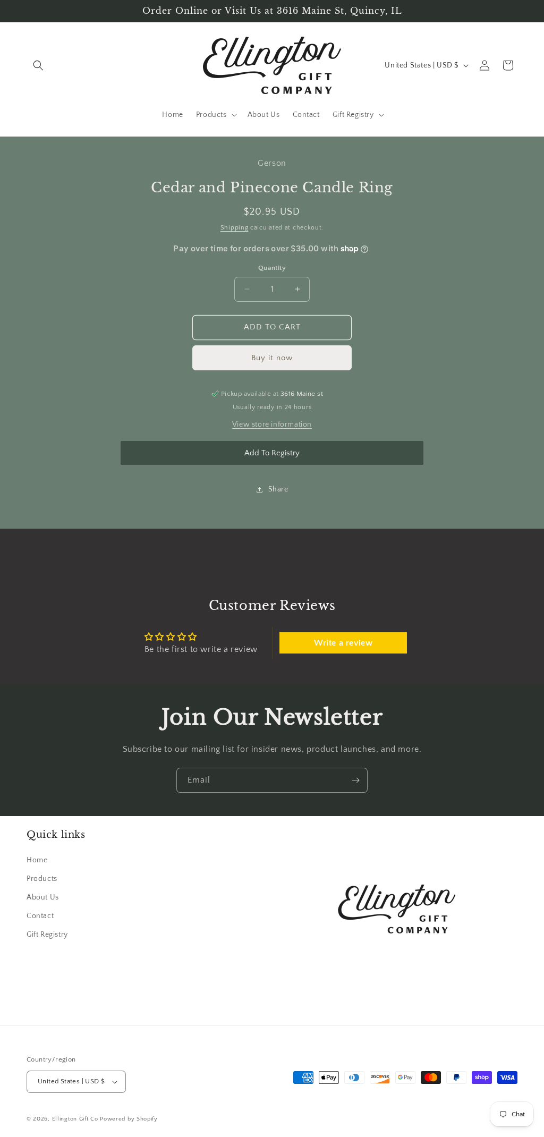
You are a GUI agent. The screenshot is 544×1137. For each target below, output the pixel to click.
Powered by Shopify (129, 1119)
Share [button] (278, 489)
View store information (272, 424)
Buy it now (272, 357)
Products (42, 879)
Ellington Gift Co (75, 1119)
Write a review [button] (343, 643)
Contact (40, 916)
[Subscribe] (355, 780)
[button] (38, 65)
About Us (43, 897)
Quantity (272, 267)
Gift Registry (47, 934)
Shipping (234, 227)
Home (37, 860)
